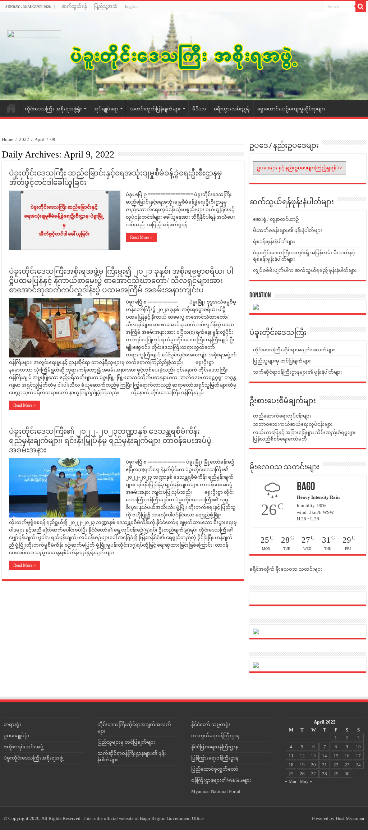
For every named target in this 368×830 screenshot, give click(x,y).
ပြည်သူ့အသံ (106, 6)
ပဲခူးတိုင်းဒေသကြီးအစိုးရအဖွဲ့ (33, 758)
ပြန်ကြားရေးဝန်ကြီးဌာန (214, 758)
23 (347, 764)
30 (347, 773)
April (39, 139)
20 (313, 764)
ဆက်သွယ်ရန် (74, 6)
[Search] (360, 6)
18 (291, 764)
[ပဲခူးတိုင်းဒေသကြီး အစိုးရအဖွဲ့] (184, 56)
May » (306, 781)
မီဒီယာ (199, 108)
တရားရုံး (12, 724)
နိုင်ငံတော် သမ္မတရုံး (210, 724)
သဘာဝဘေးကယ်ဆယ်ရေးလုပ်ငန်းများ (293, 424)
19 (302, 764)
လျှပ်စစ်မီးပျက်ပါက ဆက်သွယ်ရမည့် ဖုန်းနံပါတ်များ (305, 270)
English (131, 6)
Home (11, 107)
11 (291, 755)
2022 (24, 139)
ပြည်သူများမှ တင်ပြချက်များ (282, 361)
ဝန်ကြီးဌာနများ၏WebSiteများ (221, 780)
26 (302, 773)
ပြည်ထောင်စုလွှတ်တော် (214, 769)
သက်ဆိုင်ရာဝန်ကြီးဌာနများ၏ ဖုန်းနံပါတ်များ (297, 372)
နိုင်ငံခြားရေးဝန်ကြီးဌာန (214, 746)
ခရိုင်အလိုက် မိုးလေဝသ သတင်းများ (285, 569)
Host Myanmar (350, 818)
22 (336, 764)
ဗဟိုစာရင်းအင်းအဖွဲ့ (23, 746)
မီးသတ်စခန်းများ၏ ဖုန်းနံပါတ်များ (287, 230)
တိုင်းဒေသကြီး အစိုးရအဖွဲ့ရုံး (53, 108)
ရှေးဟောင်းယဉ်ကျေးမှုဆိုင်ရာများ (291, 108)
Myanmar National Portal (215, 791)
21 (324, 764)
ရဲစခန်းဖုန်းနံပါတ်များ (274, 241)
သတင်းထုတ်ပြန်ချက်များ (155, 108)
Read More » (141, 237)
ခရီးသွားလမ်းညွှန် (231, 108)
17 (358, 755)
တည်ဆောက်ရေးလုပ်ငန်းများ (282, 416)
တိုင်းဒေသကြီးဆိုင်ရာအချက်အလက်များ (294, 349)
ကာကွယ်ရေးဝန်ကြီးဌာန (215, 735)
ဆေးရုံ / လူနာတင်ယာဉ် (276, 219)
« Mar (290, 781)
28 (324, 773)
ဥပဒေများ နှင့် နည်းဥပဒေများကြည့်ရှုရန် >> (299, 167)
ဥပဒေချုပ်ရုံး (16, 735)
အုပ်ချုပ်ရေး (105, 108)
